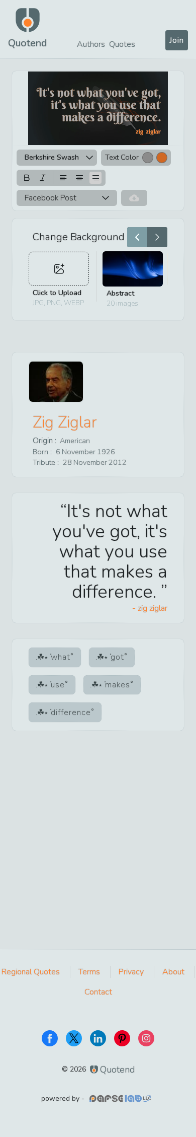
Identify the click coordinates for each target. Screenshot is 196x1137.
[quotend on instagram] (146, 1038)
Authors (91, 44)
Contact (98, 992)
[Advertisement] (98, 846)
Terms (89, 971)
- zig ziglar (149, 608)
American (75, 441)
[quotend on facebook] (50, 1038)
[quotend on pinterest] (122, 1038)
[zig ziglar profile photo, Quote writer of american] (56, 382)
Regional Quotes (31, 971)
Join (176, 40)
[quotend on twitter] (74, 1038)
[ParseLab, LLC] (121, 1099)
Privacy (131, 971)
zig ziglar (65, 422)
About (173, 971)
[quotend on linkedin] (98, 1038)
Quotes (122, 44)
